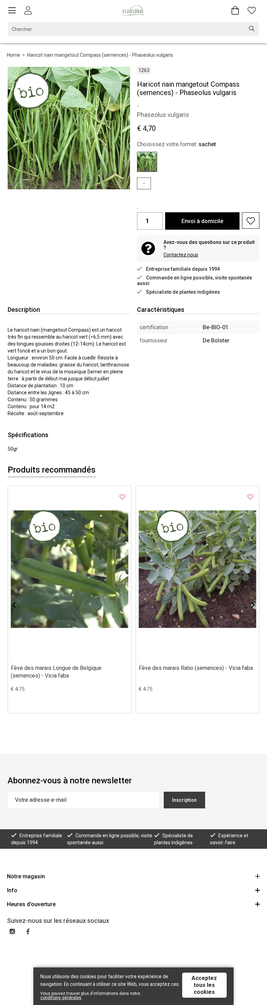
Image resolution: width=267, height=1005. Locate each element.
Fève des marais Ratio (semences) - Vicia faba (196, 668)
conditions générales (60, 997)
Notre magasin (26, 876)
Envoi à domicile (202, 221)
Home (13, 55)
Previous (19, 605)
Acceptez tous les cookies (204, 985)
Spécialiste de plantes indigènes (183, 292)
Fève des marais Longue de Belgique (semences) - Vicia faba (56, 672)
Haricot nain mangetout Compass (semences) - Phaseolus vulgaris (100, 55)
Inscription (184, 800)
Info (12, 890)
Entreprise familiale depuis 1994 (183, 269)
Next (247, 605)
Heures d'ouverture (31, 904)
